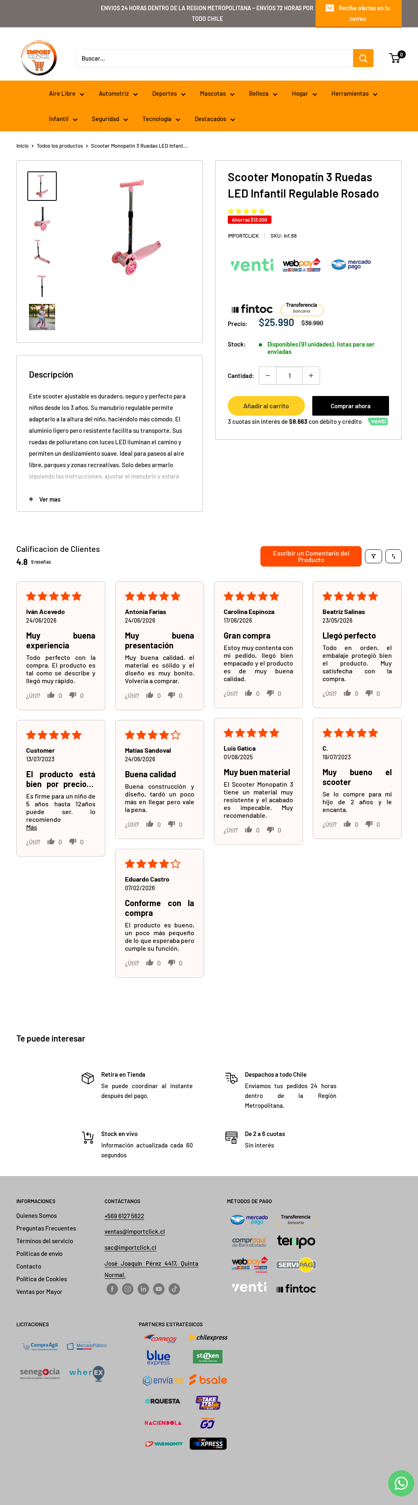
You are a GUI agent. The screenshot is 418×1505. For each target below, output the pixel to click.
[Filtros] (373, 556)
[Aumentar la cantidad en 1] (311, 375)
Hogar (300, 93)
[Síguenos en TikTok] (174, 1288)
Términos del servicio (44, 1240)
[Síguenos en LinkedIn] (143, 1288)
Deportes (164, 93)
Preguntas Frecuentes (46, 1228)
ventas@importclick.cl (134, 1231)
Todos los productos (60, 145)
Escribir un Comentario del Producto (311, 556)
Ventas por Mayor (39, 1291)
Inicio (22, 145)
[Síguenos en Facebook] (112, 1288)
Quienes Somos (36, 1215)
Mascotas (213, 93)
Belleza (259, 93)
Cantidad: (241, 375)
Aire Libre (62, 93)
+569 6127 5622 (124, 1215)
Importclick (243, 235)
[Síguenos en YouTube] (159, 1288)
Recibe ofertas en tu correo (364, 13)
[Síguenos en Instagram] (127, 1288)
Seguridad (105, 118)
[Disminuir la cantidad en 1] (267, 375)
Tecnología (156, 118)
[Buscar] (363, 58)
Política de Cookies (41, 1278)
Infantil (59, 118)
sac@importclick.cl (130, 1247)
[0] (395, 58)
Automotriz (114, 93)
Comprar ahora (351, 405)
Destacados (210, 118)
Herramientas (350, 93)
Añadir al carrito (266, 405)
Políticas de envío (39, 1253)
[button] (246, 211)
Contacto (28, 1266)
